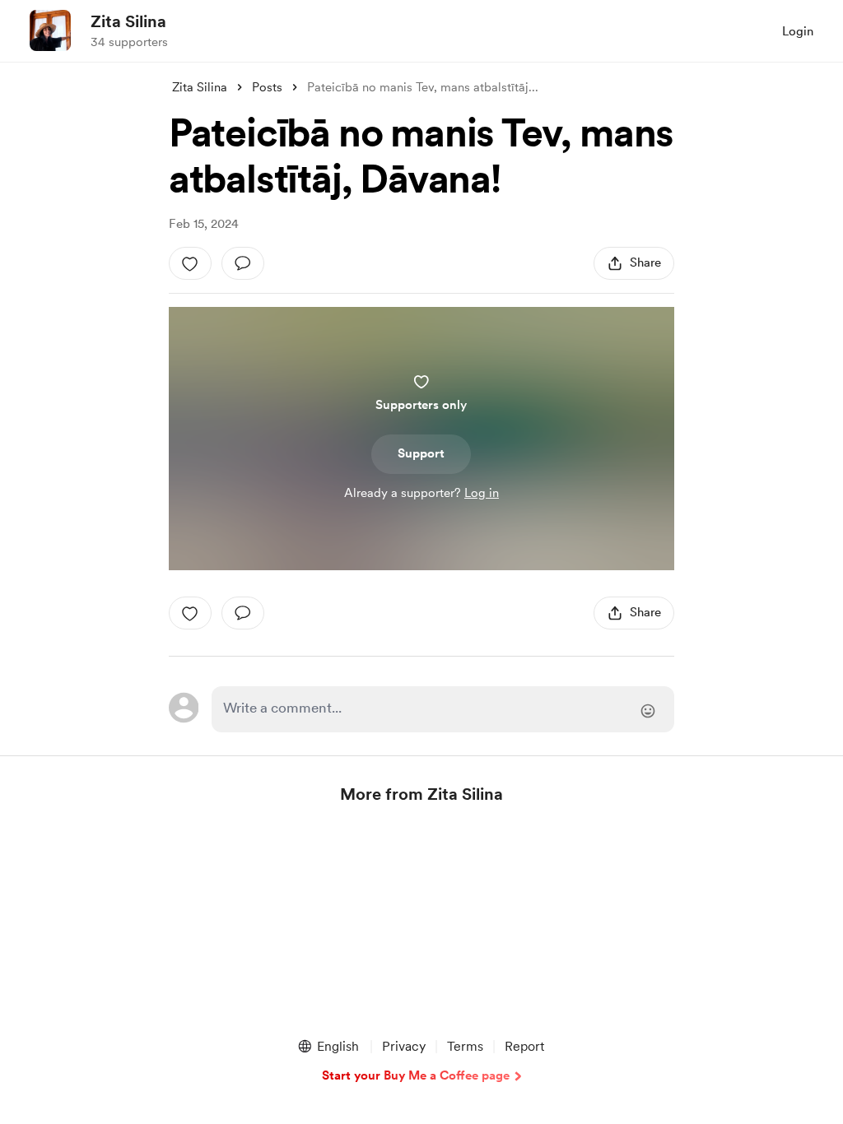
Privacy (404, 1046)
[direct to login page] (443, 709)
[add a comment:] (242, 263)
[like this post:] (190, 263)
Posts (267, 87)
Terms (465, 1046)
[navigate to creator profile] (50, 30)
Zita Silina (128, 21)
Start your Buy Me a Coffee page (416, 1075)
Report (524, 1046)
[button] (328, 1047)
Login (797, 31)
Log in (481, 492)
